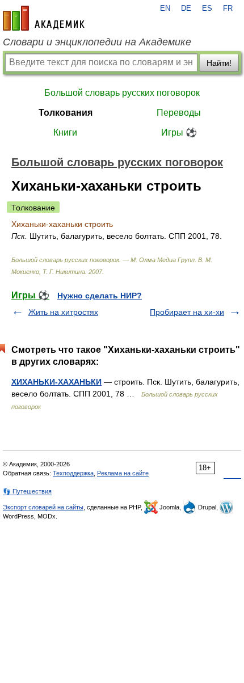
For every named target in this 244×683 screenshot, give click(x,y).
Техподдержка (73, 473)
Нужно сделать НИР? (99, 295)
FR (228, 8)
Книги (65, 132)
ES (207, 8)
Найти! (219, 63)
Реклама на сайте (123, 473)
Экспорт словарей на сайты (43, 507)
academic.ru (44, 18)
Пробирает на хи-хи (187, 312)
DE (186, 8)
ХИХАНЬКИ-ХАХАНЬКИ (56, 381)
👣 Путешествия (27, 491)
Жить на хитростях (63, 312)
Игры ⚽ (179, 132)
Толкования (65, 112)
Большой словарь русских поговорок (122, 93)
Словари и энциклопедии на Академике (97, 42)
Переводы (179, 112)
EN (165, 8)
